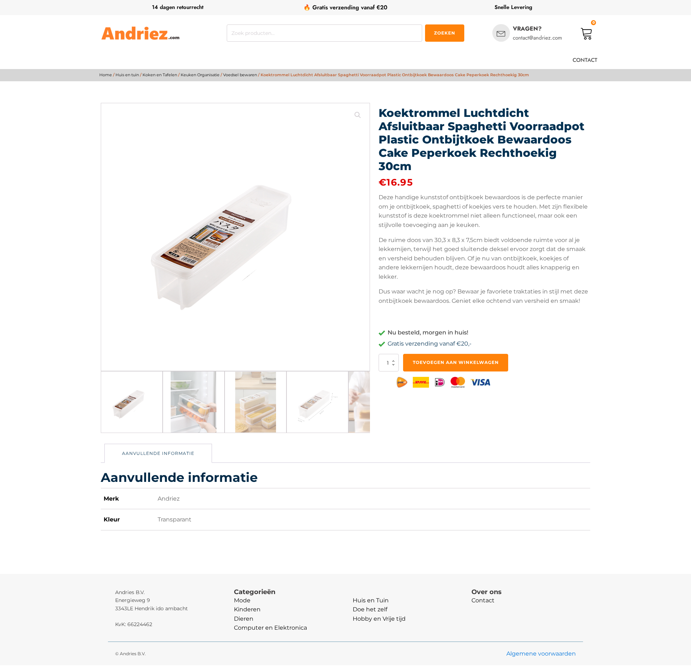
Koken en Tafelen (160, 74)
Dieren (243, 618)
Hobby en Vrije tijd (379, 618)
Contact (482, 600)
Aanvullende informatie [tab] (158, 453)
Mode (242, 600)
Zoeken (444, 33)
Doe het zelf (370, 609)
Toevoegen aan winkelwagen (456, 362)
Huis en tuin (127, 74)
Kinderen (247, 609)
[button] (357, 115)
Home (105, 74)
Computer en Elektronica (270, 627)
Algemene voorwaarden (541, 653)
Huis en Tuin (371, 600)
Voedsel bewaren (240, 74)
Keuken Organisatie (200, 74)
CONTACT (585, 60)
